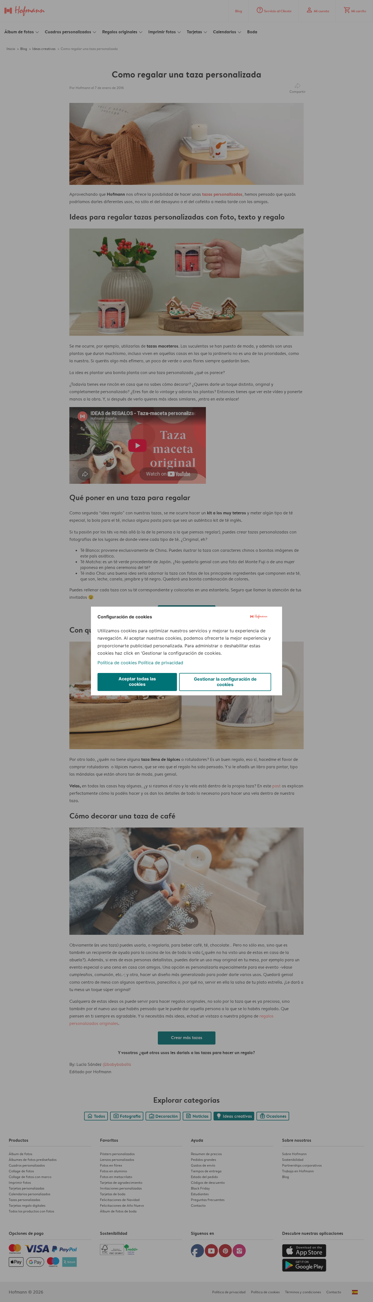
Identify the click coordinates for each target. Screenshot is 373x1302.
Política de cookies (117, 662)
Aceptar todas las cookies (137, 681)
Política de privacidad (160, 662)
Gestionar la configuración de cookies (225, 681)
